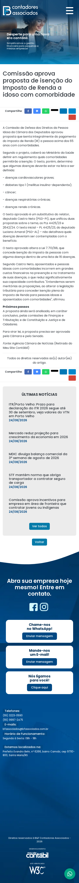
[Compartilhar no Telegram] (72, 111)
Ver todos (39, 526)
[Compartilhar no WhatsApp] (45, 111)
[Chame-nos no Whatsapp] (69, 873)
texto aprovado (17, 248)
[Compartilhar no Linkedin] (63, 111)
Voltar (39, 542)
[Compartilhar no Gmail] (72, 117)
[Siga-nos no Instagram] (44, 608)
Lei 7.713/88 (49, 248)
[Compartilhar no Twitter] (54, 110)
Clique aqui (39, 687)
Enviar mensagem (39, 636)
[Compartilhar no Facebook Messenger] (37, 111)
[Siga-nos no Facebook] (33, 608)
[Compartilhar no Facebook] (28, 111)
